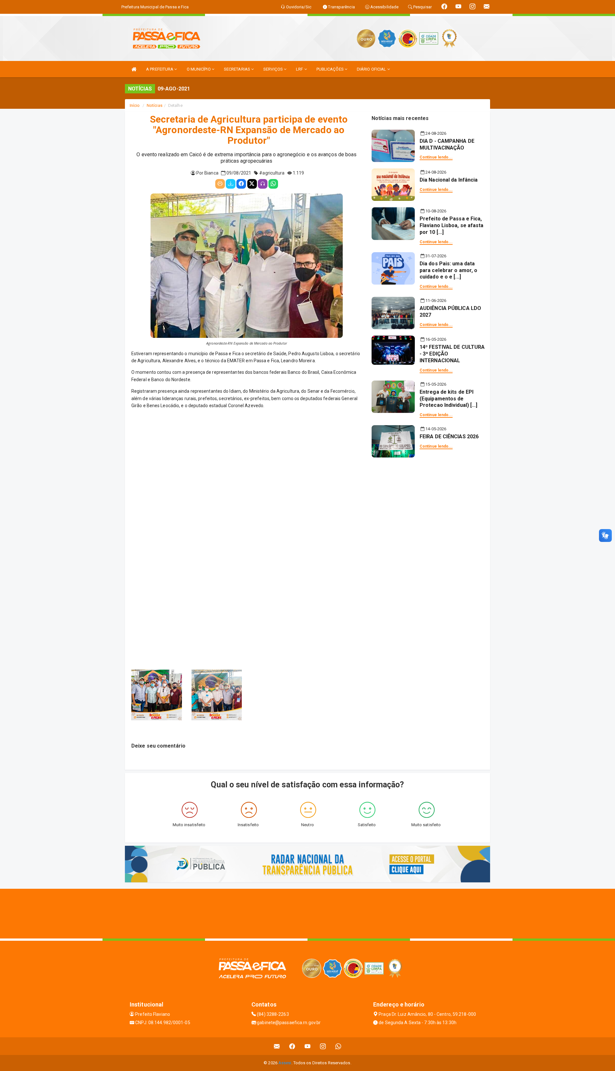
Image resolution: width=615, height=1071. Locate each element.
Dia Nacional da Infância (449, 180)
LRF (300, 69)
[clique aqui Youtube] (307, 1046)
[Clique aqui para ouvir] (262, 184)
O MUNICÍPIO (199, 69)
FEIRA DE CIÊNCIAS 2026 (449, 436)
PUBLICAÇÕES (330, 69)
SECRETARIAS (237, 69)
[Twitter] (252, 184)
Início (135, 105)
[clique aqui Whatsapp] (338, 1046)
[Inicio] (134, 69)
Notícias (154, 105)
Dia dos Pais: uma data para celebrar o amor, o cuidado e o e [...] (448, 270)
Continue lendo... (436, 157)
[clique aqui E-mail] (277, 1046)
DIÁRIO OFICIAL (372, 69)
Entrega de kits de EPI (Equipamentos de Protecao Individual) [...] (449, 398)
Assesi (284, 1062)
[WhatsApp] (273, 184)
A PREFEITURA (160, 69)
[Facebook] (241, 184)
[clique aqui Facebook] (292, 1046)
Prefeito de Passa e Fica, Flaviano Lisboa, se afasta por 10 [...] (452, 225)
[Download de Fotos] (230, 184)
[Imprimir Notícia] (220, 184)
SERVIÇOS (273, 69)
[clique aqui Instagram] (323, 1046)
